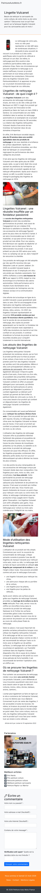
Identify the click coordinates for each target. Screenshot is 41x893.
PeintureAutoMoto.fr (11, 3)
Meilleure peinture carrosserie (19, 783)
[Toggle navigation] (37, 3)
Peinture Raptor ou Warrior (17, 785)
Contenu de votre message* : (16, 830)
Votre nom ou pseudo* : (13, 803)
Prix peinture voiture (15, 778)
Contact (16, 880)
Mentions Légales (28, 880)
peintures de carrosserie (12, 369)
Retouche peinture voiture (17, 780)
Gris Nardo (11, 775)
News (8, 880)
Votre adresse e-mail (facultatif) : (17, 812)
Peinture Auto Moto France (24, 890)
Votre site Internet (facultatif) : (16, 821)
